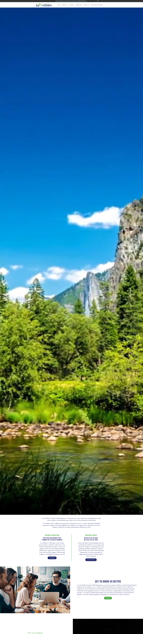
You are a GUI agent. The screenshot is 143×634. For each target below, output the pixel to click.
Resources (78, 4)
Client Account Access (96, 4)
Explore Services (91, 559)
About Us (64, 4)
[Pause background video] (140, 512)
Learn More (52, 557)
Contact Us (86, 4)
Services (71, 4)
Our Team (108, 598)
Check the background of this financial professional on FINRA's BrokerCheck (70, 1)
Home (58, 4)
